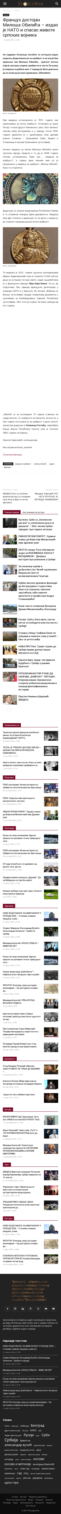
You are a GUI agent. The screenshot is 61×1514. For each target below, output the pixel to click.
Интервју (7, 1502)
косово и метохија (18, 1463)
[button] (4, 4)
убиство (27, 1478)
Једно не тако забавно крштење (19, 1094)
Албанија (14, 1426)
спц (26, 1473)
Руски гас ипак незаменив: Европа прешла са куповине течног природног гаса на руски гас (29, 1380)
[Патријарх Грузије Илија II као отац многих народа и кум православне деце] (51, 1047)
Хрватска (25, 1440)
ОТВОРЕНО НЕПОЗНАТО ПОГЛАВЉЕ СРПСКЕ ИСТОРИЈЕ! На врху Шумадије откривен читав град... (21, 1258)
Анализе (49, 1500)
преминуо (10, 1473)
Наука (15, 1502)
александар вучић (18, 1444)
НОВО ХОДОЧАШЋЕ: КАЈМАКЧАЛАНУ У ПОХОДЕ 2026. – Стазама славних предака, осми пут (29, 1347)
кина (17, 1459)
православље (48, 1468)
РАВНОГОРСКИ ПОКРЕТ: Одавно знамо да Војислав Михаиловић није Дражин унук (37, 539)
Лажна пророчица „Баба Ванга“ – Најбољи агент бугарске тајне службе (30, 1392)
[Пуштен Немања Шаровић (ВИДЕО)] (10, 700)
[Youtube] (53, 1309)
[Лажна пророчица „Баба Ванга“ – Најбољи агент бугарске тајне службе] (51, 975)
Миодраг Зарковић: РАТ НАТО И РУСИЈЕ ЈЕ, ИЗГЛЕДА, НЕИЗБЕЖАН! (46, 496)
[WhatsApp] (25, 46)
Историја (39, 1500)
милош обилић (40, 464)
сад (19, 1473)
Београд (37, 1425)
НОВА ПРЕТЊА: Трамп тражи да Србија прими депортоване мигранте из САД (37, 649)
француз (7, 467)
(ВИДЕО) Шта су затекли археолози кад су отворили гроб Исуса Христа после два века (16, 498)
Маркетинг (51, 1502)
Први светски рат (13, 1435)
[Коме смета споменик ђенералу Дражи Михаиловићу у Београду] (10, 609)
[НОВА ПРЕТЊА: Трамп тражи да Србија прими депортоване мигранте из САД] (10, 650)
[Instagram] (15, 1309)
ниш (16, 1468)
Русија (29, 1434)
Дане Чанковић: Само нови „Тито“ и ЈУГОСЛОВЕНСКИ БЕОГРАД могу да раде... (20, 1133)
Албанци (24, 1425)
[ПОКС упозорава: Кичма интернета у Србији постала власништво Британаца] (51, 788)
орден (51, 464)
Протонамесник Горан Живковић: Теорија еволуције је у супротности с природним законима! (21, 1032)
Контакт (23, 1497)
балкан (49, 1445)
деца (38, 1450)
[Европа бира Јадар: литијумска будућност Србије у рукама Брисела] (10, 663)
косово (38, 1458)
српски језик (9, 1478)
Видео (30, 1500)
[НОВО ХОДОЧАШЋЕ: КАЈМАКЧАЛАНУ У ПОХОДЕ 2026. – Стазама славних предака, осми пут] (51, 916)
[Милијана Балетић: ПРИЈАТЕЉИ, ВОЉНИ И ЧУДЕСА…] (51, 1004)
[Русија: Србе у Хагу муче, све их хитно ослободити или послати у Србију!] (10, 623)
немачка (8, 1468)
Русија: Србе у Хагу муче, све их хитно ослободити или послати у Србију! (38, 622)
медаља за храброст (23, 464)
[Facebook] (6, 46)
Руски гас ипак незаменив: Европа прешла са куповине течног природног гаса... (22, 838)
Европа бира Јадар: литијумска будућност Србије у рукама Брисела (36, 663)
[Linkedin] (23, 1309)
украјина (37, 1477)
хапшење (48, 1478)
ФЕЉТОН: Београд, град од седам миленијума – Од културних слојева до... (20, 988)
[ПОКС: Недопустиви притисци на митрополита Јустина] (51, 801)
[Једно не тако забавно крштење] (51, 1098)
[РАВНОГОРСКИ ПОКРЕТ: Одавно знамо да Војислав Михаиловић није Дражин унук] (10, 539)
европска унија (34, 1454)
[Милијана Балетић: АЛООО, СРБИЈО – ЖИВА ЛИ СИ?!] (51, 946)
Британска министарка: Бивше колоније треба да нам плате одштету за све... (21, 1016)
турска (18, 1478)
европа (23, 1454)
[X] (12, 46)
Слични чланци (12, 512)
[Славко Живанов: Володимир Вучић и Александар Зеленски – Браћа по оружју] (51, 931)
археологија (39, 1445)
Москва (25, 1431)
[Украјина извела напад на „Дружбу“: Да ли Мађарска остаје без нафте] (51, 881)
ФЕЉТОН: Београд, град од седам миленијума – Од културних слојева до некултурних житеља (27, 1403)
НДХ (39, 1431)
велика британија (11, 1450)
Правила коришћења (38, 1497)
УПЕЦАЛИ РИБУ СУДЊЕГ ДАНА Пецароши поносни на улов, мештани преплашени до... (21, 1205)
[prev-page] (4, 710)
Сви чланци (31, 1505)
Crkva (7, 1426)
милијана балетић (43, 1464)
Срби (46, 1434)
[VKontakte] (46, 1309)
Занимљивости (26, 1502)
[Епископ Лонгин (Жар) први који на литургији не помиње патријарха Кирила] (51, 1084)
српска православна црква (40, 1474)
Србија (16, 10)
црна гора (11, 1482)
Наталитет (39, 1502)
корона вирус (26, 1459)
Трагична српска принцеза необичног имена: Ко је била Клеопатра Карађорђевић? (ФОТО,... (21, 735)
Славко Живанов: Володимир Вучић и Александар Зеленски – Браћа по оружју (21, 931)
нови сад (24, 1468)
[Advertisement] (30, 381)
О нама (15, 1497)
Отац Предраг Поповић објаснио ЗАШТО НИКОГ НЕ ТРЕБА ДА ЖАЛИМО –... (21, 1069)
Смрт (38, 1435)
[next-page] (9, 710)
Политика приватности (16, 1500)
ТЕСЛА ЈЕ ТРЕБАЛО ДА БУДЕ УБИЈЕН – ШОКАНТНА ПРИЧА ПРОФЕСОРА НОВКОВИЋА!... (22, 750)
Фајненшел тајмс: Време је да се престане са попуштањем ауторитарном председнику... (18, 1190)
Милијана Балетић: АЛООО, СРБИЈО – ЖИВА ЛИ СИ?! (27, 1370)
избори (44, 1454)
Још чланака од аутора (33, 512)
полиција (35, 1468)
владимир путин (27, 1450)
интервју (9, 1459)
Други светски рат (12, 1430)
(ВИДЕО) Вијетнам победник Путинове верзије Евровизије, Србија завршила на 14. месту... (22, 1175)
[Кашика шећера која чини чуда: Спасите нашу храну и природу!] (51, 894)
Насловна (7, 10)
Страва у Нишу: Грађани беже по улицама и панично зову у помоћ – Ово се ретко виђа (38, 636)
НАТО (33, 1430)
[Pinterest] (19, 46)
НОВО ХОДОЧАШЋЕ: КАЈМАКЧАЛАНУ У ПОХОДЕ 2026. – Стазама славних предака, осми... (22, 916)
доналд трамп (11, 1454)
